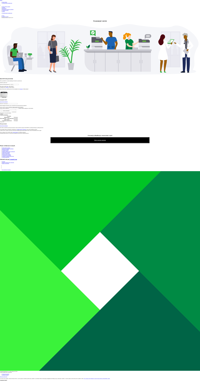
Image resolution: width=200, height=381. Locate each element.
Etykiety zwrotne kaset (6, 153)
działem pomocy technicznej (21, 129)
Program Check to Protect (6, 154)
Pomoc (3, 15)
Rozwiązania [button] (4, 8)
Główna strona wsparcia (6, 147)
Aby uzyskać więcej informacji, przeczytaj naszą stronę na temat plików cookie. (97, 378)
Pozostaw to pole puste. (4, 103)
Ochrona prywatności (5, 374)
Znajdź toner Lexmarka (6, 152)
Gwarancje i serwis (5, 16)
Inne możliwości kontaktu (6, 169)
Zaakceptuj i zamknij (3, 380)
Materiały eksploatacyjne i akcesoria (8, 162)
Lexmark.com (13, 159)
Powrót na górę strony (3, 376)
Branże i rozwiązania (5, 163)
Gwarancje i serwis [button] (5, 10)
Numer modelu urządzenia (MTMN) (6, 107)
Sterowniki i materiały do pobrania (7, 148)
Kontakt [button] (3, 11)
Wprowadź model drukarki (4, 84)
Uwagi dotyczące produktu (6, 155)
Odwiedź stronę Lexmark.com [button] (7, 3)
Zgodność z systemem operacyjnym (8, 156)
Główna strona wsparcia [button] (6, 6)
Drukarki (3, 161)
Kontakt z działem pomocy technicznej (8, 151)
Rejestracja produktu (5, 149)
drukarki (7, 87)
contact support (15, 132)
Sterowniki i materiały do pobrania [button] (7, 9)
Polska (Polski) (4, 2)
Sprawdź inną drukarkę (4, 101)
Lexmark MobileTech (5, 157)
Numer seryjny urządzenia (4, 108)
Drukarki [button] (3, 7)
